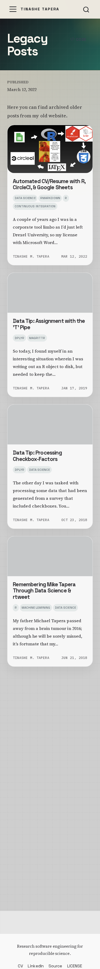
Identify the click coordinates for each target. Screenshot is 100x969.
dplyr (19, 338)
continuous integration (35, 206)
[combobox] (86, 9)
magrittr (37, 338)
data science (25, 198)
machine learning (36, 607)
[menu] (13, 9)
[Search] (86, 9)
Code (80, 39)
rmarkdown (50, 198)
